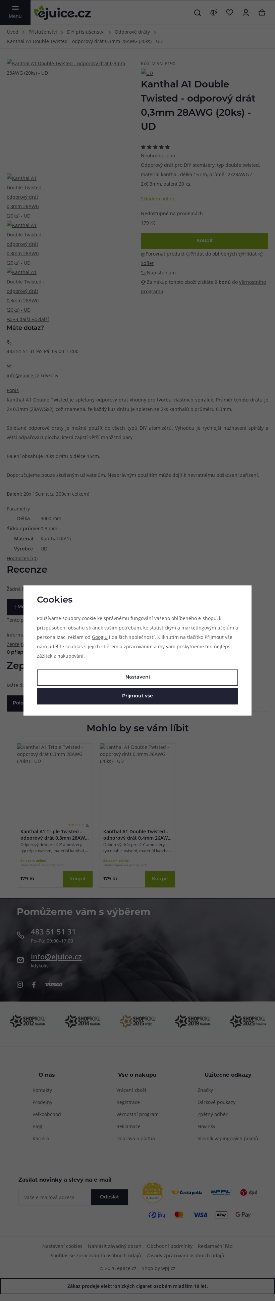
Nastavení (137, 677)
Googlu (100, 637)
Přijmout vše (137, 696)
